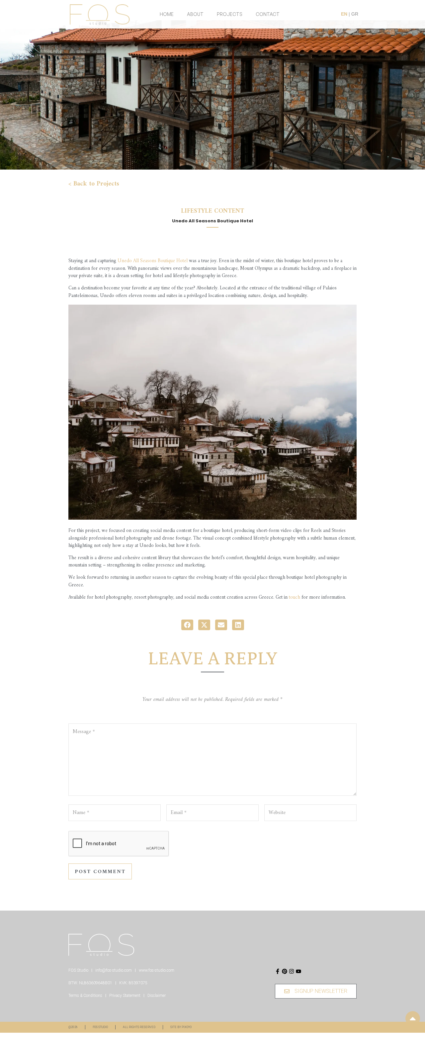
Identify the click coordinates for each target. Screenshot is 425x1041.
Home (167, 14)
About (195, 14)
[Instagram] (291, 971)
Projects (229, 14)
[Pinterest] (284, 971)
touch (294, 597)
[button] (187, 625)
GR (354, 14)
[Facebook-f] (277, 971)
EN (344, 14)
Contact (268, 14)
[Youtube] (298, 971)
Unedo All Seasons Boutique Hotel (153, 261)
